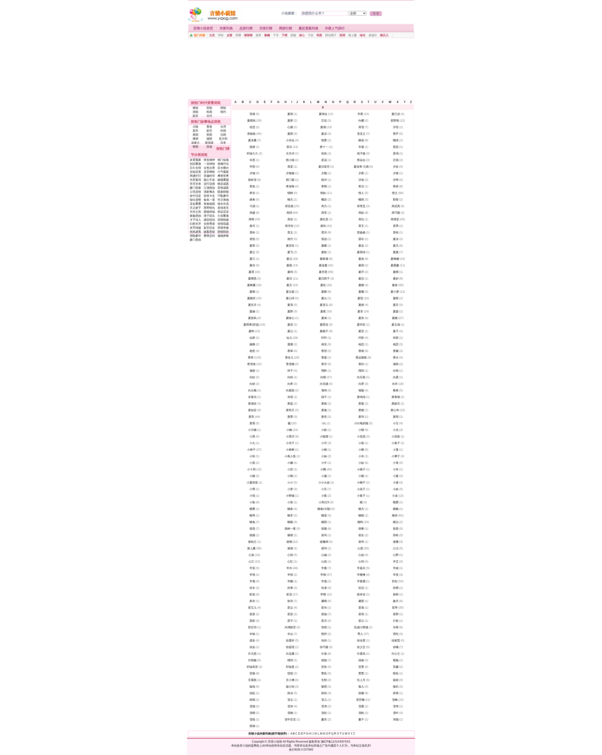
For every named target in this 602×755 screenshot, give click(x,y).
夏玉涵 (396, 324)
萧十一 (324, 147)
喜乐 (289, 147)
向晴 (323, 377)
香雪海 (251, 364)
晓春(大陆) (324, 509)
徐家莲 (396, 640)
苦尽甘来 (195, 183)
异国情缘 (223, 219)
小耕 (361, 430)
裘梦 (258, 35)
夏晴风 (251, 120)
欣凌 (324, 588)
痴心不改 (209, 179)
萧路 (324, 403)
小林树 (290, 449)
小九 (252, 443)
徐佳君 (361, 640)
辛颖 (290, 581)
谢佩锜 (324, 541)
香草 (290, 351)
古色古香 (209, 167)
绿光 (362, 35)
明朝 (223, 108)
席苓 (324, 212)
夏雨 (290, 133)
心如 (361, 555)
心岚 (251, 555)
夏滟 (323, 127)
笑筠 (324, 535)
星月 (324, 620)
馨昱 (361, 601)
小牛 (324, 462)
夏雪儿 (324, 305)
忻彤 (395, 581)
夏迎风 (252, 318)
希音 (252, 193)
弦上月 (361, 680)
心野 (396, 555)
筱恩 (252, 528)
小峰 (289, 430)
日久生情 (195, 167)
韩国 (195, 146)
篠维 (290, 535)
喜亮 (396, 226)
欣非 (252, 588)
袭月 (252, 226)
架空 (195, 116)
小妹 (324, 456)
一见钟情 (209, 163)
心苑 (324, 561)
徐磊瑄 (290, 647)
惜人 (361, 193)
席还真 (396, 206)
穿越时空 (209, 175)
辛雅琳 (361, 574)
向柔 (396, 377)
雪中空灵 (290, 719)
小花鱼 (396, 436)
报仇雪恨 (195, 199)
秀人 (360, 634)
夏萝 (290, 120)
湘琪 (396, 364)
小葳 (324, 476)
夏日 (289, 278)
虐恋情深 (209, 219)
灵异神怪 (209, 171)
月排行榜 (265, 28)
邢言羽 (252, 627)
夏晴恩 (252, 278)
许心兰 (396, 653)
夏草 (252, 245)
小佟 (396, 469)
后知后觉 (195, 171)
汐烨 (396, 179)
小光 (396, 430)
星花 (324, 160)
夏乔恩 (323, 272)
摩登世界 (223, 175)
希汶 (361, 186)
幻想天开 (195, 223)
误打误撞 (209, 183)
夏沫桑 (252, 140)
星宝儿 (252, 607)
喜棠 (290, 166)
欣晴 (396, 588)
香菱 (396, 351)
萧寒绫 (396, 397)
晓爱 (396, 502)
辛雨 (252, 166)
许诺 (324, 653)
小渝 (395, 495)
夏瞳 (361, 285)
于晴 (284, 35)
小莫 (252, 462)
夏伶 (252, 265)
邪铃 (396, 535)
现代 (223, 112)
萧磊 (290, 403)
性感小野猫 (361, 627)
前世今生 (209, 195)
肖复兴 (252, 397)
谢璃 (289, 541)
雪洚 (290, 706)
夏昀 (251, 331)
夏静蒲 (324, 258)
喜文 (290, 232)
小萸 (290, 502)
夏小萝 (395, 291)
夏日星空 (324, 166)
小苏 (290, 469)
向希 (290, 383)
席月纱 (289, 226)
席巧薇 (396, 212)
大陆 (195, 126)
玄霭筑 (252, 680)
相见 (324, 344)
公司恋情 (195, 191)
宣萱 (361, 666)
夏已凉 (396, 114)
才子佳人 (195, 219)
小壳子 (290, 443)
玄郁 (324, 680)
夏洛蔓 (323, 265)
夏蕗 (289, 265)
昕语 (289, 594)
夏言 (396, 305)
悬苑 (396, 147)
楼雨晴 (248, 35)
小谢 (396, 482)
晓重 (252, 509)
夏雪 (290, 305)
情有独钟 (209, 159)
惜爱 (324, 140)
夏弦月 (252, 305)
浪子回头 (209, 215)
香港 (209, 126)
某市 (195, 130)
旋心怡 (290, 686)
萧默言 (396, 403)
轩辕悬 (290, 666)
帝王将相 (223, 199)
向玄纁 (324, 383)
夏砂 (396, 278)
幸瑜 (252, 634)
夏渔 (324, 318)
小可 (324, 443)
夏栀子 (324, 331)
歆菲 (290, 601)
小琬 (290, 476)
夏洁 (289, 258)
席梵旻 (361, 206)
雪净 (324, 706)
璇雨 (324, 686)
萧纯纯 (361, 397)
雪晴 (252, 713)
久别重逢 (223, 215)
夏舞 (324, 291)
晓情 (396, 140)
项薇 (361, 390)
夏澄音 (290, 245)
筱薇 (324, 528)
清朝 (195, 112)
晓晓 (290, 522)
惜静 (290, 193)
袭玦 (323, 226)
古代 (209, 116)
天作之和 (195, 211)
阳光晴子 (331, 35)
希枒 (396, 186)
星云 (361, 620)
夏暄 (396, 298)
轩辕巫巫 (252, 666)
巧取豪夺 (223, 195)
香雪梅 (290, 364)
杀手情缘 (195, 227)
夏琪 (290, 114)
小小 (290, 482)
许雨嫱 (252, 660)
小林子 (251, 449)
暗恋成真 (223, 183)
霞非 (361, 239)
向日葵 (361, 377)
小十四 (251, 469)
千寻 (276, 35)
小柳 (324, 449)
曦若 (324, 199)
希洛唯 (290, 186)
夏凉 (324, 133)
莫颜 (293, 35)
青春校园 (209, 203)
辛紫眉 (361, 581)
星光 (324, 607)
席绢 (289, 212)
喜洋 (324, 232)
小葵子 (396, 443)
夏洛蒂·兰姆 (361, 166)
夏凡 (396, 245)
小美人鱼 (290, 456)
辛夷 (252, 581)
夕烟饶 (290, 173)
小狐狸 (324, 436)
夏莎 (361, 278)
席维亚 (395, 219)
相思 (396, 344)
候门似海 (223, 159)
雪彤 (324, 713)
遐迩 (324, 239)
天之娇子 (195, 207)
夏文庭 (290, 291)
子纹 (310, 35)
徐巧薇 (324, 647)
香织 (361, 364)
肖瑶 (290, 397)
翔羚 (324, 370)
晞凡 (290, 199)
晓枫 (396, 509)
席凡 (324, 206)
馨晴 (324, 601)
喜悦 (252, 239)
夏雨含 (324, 324)
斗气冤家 (223, 171)
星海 (361, 607)
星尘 (290, 607)
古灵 (212, 35)
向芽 (361, 383)
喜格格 (251, 133)
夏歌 (324, 252)
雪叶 (396, 713)
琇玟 (396, 634)
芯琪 (396, 160)
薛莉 (324, 693)
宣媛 (396, 666)
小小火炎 (324, 482)
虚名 (252, 640)
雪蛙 (361, 713)
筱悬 (396, 528)
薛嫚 (361, 693)
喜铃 (252, 232)
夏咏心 (290, 318)
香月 (324, 364)
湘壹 (252, 370)
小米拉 (290, 140)
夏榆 (395, 318)
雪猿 (252, 719)
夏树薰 (251, 285)
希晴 (324, 186)
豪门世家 (195, 187)
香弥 (250, 357)
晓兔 (252, 522)
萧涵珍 (252, 403)
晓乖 (252, 515)
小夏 (396, 476)
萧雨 (396, 416)
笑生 (361, 535)
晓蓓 (361, 140)
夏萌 (361, 265)
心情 (290, 555)
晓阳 (324, 522)
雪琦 (396, 706)
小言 (324, 489)
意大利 (223, 138)
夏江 (252, 258)
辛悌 (323, 574)
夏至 (361, 331)
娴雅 (252, 344)
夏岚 (361, 258)
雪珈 (252, 706)
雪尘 (290, 699)
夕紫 (396, 173)
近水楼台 (223, 167)
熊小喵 (290, 160)
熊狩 (324, 634)
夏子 (396, 331)
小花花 (361, 436)
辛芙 (252, 568)
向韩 (396, 370)
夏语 (290, 324)
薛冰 (290, 693)
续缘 (361, 660)
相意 (252, 351)
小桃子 (361, 469)
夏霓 (251, 272)
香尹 (396, 133)
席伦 (361, 219)
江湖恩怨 (209, 187)
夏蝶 (324, 245)
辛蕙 (324, 568)
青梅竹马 (223, 163)
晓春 (290, 509)
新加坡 (209, 142)
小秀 (252, 489)
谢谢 (290, 548)
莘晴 (323, 594)
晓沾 (396, 522)
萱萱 (361, 673)
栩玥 (290, 660)
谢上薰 (352, 35)
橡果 (396, 390)
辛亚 (396, 574)
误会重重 (195, 203)
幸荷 (396, 627)
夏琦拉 (323, 114)
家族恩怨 (195, 215)
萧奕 (324, 416)
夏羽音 (361, 324)
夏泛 (252, 252)
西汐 (324, 179)
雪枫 (395, 699)
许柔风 (361, 653)
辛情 (290, 574)
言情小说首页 (203, 28)
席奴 (361, 212)
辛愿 (324, 581)
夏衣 (360, 311)
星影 (252, 620)
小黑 (252, 436)
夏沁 (324, 298)
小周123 (324, 502)
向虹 (252, 377)
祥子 (290, 370)
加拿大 (195, 142)
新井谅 (361, 594)
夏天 (289, 285)
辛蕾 (360, 114)
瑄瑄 (290, 673)
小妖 (396, 489)
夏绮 (290, 272)
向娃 (252, 383)
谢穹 (361, 541)
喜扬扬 (361, 232)
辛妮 (396, 568)
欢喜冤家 (195, 159)
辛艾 (396, 561)
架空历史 (209, 227)
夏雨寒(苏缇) (251, 324)
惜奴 (323, 193)
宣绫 (252, 114)
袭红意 (324, 219)
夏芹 (361, 272)
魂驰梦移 (223, 235)
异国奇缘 (223, 227)
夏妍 (361, 305)
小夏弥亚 (252, 482)
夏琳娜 (395, 258)
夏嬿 (252, 311)
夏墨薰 (395, 265)
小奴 (361, 462)
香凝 (324, 357)
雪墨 (361, 706)
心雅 (290, 127)
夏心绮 (290, 298)
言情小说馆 (275, 741)
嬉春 (252, 199)
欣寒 (290, 588)
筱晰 (361, 528)
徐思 (252, 127)
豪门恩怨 (195, 239)
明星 (319, 35)
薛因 (252, 699)
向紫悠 (290, 390)
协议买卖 (223, 211)
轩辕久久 (252, 153)
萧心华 (395, 410)
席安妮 (289, 206)
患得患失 (223, 207)
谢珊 (396, 541)
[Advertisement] (301, 69)
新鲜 (396, 594)
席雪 (361, 127)
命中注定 (195, 195)
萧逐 (252, 423)
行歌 (396, 620)
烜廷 (252, 693)
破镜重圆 (223, 179)
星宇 (290, 620)
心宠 (360, 548)
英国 (209, 134)
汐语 (396, 127)
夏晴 (396, 272)
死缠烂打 (195, 175)
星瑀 (396, 153)
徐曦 (396, 647)
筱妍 (252, 147)
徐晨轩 (290, 640)
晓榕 (361, 515)
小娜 (290, 462)
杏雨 (324, 627)
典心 (302, 35)
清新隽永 (209, 191)
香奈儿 (289, 357)
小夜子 (361, 495)
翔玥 (361, 370)
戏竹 (290, 239)
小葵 (361, 443)
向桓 (290, 377)
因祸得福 (209, 211)
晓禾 (290, 515)
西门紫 (290, 179)
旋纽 (252, 686)
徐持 (324, 640)
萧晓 (361, 410)
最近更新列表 (308, 28)
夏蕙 (396, 252)
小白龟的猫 (361, 423)
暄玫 (396, 673)
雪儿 (324, 699)
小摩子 (396, 456)
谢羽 (324, 548)
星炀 (324, 614)
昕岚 (252, 594)
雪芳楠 (360, 699)
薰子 (361, 719)
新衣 (252, 601)
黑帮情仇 (209, 207)
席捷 (252, 212)
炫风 (324, 153)
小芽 (290, 489)
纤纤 (324, 337)
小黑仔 (290, 436)
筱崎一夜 (290, 528)
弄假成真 (223, 187)
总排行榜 (246, 28)
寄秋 (221, 35)
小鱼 (252, 502)
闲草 (396, 337)
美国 (195, 134)
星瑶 (361, 614)
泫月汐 (290, 153)
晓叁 (395, 515)
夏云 (290, 331)
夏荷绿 (361, 252)
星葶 (395, 607)
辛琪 (252, 574)
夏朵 (361, 245)
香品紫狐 (361, 357)
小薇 (361, 476)
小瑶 (252, 495)
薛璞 (396, 693)
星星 (252, 614)
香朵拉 (361, 160)
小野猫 (290, 495)
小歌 (324, 430)
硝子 (324, 397)
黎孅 (267, 35)
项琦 (324, 390)
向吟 (395, 383)
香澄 (324, 351)
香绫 (361, 351)
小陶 (323, 469)
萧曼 (361, 403)
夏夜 (323, 311)
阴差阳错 (223, 191)
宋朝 (209, 108)
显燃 (290, 344)
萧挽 (324, 410)
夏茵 (396, 311)
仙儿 (289, 337)
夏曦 (361, 291)
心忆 (290, 561)
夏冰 (396, 239)
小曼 (396, 449)
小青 (396, 462)
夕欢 (396, 166)
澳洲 (195, 138)
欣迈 (361, 588)
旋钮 (396, 680)
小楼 (361, 449)
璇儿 (361, 686)
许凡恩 (252, 653)
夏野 (290, 311)
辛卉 (289, 568)
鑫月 (396, 601)
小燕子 (361, 489)
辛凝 (361, 147)
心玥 (361, 561)
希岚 (252, 186)
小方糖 (252, 430)
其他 (209, 146)
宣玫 (324, 666)
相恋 (361, 344)
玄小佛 (290, 680)
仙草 (252, 337)
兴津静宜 (290, 627)
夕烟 (252, 173)
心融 (324, 555)
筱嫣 (252, 535)
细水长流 (223, 203)
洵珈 (396, 719)
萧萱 (290, 416)
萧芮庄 (290, 410)
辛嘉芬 (361, 568)
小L (324, 423)
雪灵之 (361, 133)
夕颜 (324, 173)
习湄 (252, 206)
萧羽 (361, 416)
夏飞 (290, 252)
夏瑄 (360, 298)
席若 (290, 219)
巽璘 (252, 726)
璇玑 (396, 686)
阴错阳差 (223, 231)
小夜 (324, 495)
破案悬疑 (209, 231)
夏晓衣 (251, 298)
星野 (396, 614)
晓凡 (361, 509)
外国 (223, 130)
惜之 (395, 193)
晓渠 (324, 515)
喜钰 (396, 232)
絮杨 (396, 660)
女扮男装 (209, 223)
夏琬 (252, 291)
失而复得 (195, 179)
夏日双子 (324, 278)
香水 (396, 357)
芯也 (324, 120)
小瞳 (252, 476)
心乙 (251, 561)
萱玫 (324, 673)
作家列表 (226, 28)
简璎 (238, 35)
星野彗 (395, 120)
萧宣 (251, 416)
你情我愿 (223, 223)
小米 (361, 456)
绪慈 (324, 660)
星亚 (290, 614)
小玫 (252, 456)
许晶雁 (290, 653)
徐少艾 (361, 647)
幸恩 (252, 160)
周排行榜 (285, 28)
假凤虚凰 (195, 231)
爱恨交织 (209, 235)
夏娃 (395, 285)
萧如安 (252, 410)
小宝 (396, 423)
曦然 (361, 199)
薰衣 (324, 719)
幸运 (290, 634)
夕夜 (361, 173)
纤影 (361, 337)
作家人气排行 (335, 28)
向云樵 (252, 390)
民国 (209, 112)
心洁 (396, 548)
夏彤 (323, 285)
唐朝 (195, 108)
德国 (209, 138)
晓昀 (360, 522)
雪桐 (290, 713)
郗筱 (396, 199)
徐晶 (252, 647)
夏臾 (361, 318)
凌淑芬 (372, 35)
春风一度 (209, 199)
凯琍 (342, 35)
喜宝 (361, 226)
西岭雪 (252, 179)
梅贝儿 (384, 35)
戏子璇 (361, 153)
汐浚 (361, 179)
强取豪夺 (195, 235)
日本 (223, 142)
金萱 (229, 35)
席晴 (251, 219)
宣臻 (252, 673)
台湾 (223, 126)
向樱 (361, 120)
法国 (223, 134)
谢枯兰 (252, 541)
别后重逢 (195, 163)
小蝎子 (361, 482)
